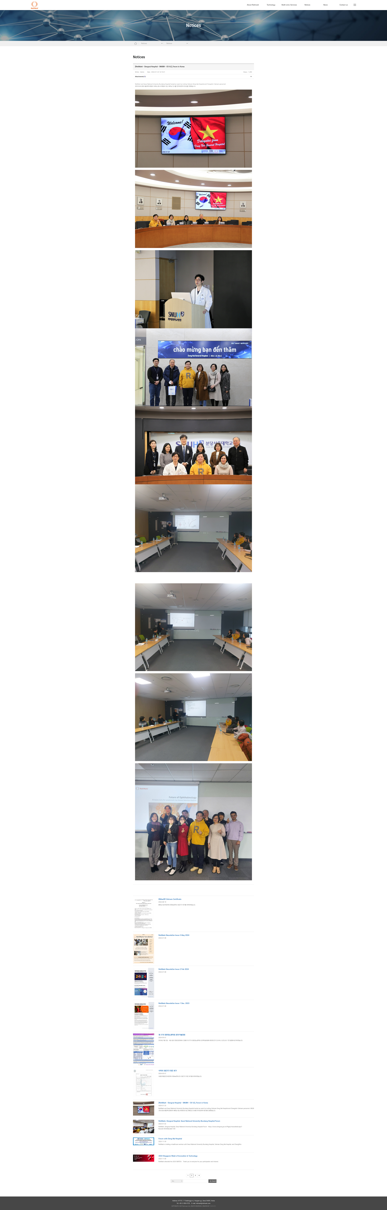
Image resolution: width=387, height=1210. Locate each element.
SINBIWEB (213, 1206)
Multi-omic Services (289, 5)
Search (214, 1181)
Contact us (344, 5)
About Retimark (253, 5)
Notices (307, 5)
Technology (271, 5)
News (325, 5)
